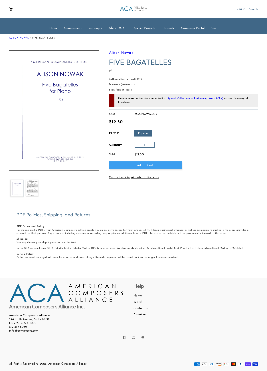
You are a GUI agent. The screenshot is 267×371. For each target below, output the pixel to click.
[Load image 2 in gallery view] (32, 188)
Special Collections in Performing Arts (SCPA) (195, 98)
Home (138, 295)
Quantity (115, 144)
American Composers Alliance (67, 364)
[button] (11, 9)
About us (140, 314)
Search (138, 302)
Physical (143, 133)
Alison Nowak (19, 38)
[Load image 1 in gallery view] (17, 189)
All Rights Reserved (22, 364)
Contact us (141, 308)
